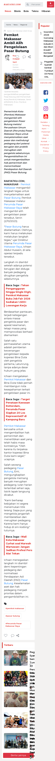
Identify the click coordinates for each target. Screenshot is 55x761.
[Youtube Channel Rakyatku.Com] (45, 116)
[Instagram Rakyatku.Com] (45, 108)
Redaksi (44, 122)
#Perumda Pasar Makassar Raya (13, 624)
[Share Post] (29, 57)
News (8, 11)
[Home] (12, 4)
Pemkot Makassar (15, 379)
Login (50, 6)
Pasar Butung (12, 197)
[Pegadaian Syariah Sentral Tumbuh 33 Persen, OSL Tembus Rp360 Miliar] (16, 658)
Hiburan (46, 11)
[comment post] (24, 57)
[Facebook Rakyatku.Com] (45, 92)
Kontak (44, 141)
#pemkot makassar (14, 608)
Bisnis (17, 11)
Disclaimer (44, 145)
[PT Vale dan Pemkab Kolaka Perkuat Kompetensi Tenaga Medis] (16, 740)
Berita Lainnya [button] (18, 755)
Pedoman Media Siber (46, 135)
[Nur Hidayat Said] (7, 57)
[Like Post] (18, 57)
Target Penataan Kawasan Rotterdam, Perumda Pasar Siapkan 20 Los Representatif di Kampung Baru (18, 409)
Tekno (35, 11)
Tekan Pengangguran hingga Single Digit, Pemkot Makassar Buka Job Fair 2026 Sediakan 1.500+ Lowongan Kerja (18, 295)
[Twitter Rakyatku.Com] (46, 100)
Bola (26, 11)
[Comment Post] (25, 665)
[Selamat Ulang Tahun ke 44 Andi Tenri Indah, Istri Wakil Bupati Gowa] (16, 720)
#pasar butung (12, 616)
